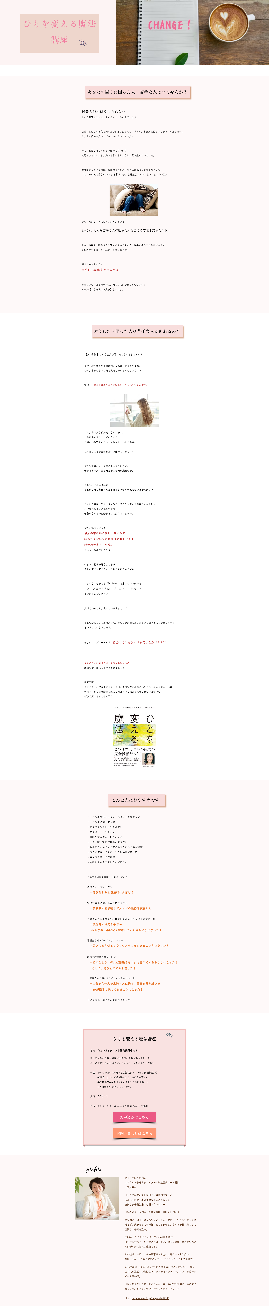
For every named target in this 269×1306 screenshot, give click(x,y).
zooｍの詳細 (141, 1106)
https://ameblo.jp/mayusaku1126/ (150, 1298)
